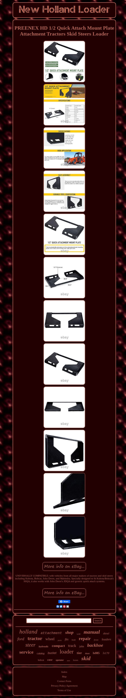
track (72, 645)
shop (69, 632)
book (73, 640)
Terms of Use (64, 690)
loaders (106, 639)
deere (87, 653)
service (26, 652)
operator (60, 660)
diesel (106, 633)
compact (58, 646)
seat (68, 660)
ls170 (106, 653)
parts (60, 640)
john (81, 646)
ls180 (78, 634)
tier (79, 653)
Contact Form (64, 681)
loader (67, 652)
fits (66, 639)
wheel (49, 639)
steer (30, 645)
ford (20, 639)
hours (75, 660)
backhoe (95, 645)
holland (28, 631)
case (49, 659)
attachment (51, 633)
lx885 (96, 653)
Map (64, 676)
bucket (52, 653)
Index (64, 672)
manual (92, 632)
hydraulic (44, 646)
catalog (40, 653)
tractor (35, 638)
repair (85, 638)
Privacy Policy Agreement (64, 685)
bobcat (41, 660)
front (96, 640)
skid (86, 658)
